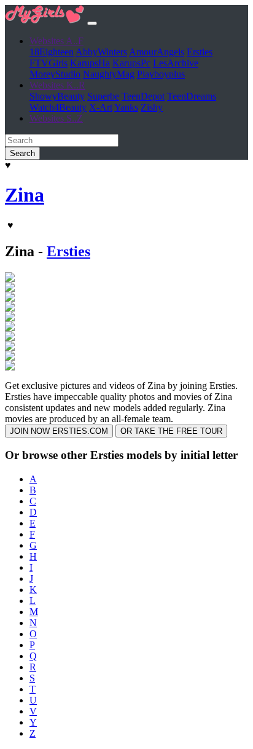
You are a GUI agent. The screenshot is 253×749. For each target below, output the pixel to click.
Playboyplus (161, 74)
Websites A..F (56, 41)
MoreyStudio (54, 74)
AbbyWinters (101, 52)
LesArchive (175, 63)
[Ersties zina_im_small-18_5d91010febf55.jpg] (10, 328)
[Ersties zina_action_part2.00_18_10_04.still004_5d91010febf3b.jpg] (10, 298)
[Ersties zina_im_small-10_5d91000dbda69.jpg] (10, 308)
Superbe (103, 96)
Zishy (152, 107)
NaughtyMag (108, 74)
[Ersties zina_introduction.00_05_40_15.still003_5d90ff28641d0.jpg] (10, 367)
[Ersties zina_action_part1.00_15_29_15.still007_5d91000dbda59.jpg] (10, 288)
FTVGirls (48, 63)
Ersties (199, 52)
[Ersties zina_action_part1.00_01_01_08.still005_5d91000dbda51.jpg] (10, 278)
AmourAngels (156, 52)
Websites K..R (57, 85)
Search (22, 153)
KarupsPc (131, 63)
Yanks (126, 107)
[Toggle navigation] (92, 23)
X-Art (100, 107)
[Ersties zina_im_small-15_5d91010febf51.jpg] (10, 318)
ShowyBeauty (57, 96)
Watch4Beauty (58, 107)
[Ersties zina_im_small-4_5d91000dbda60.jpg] (10, 347)
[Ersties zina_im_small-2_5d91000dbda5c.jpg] (10, 337)
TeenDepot (143, 96)
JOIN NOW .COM (59, 431)
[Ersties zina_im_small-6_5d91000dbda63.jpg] (10, 357)
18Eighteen (51, 52)
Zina (24, 195)
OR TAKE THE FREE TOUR (171, 431)
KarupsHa (90, 63)
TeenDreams (191, 96)
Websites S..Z (56, 118)
